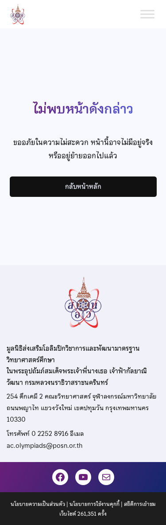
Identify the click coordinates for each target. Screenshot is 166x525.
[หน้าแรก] (21, 14)
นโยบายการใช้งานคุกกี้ (94, 504)
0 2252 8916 (49, 433)
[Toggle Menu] (147, 14)
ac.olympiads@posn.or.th (44, 445)
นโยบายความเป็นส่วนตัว (38, 504)
